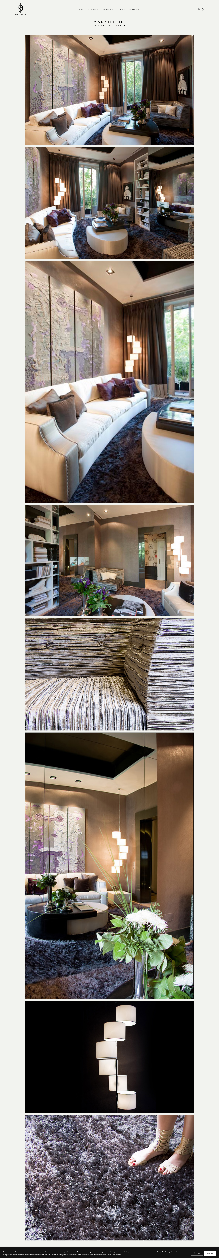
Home (82, 9)
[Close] (216, 1249)
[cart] (202, 9)
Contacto (134, 9)
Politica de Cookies (114, 1255)
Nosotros (94, 9)
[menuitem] (82, 9)
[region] (109, 1252)
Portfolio (108, 9)
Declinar (197, 1253)
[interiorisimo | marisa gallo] (20, 9)
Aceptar (210, 1253)
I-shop (121, 9)
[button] (199, 9)
